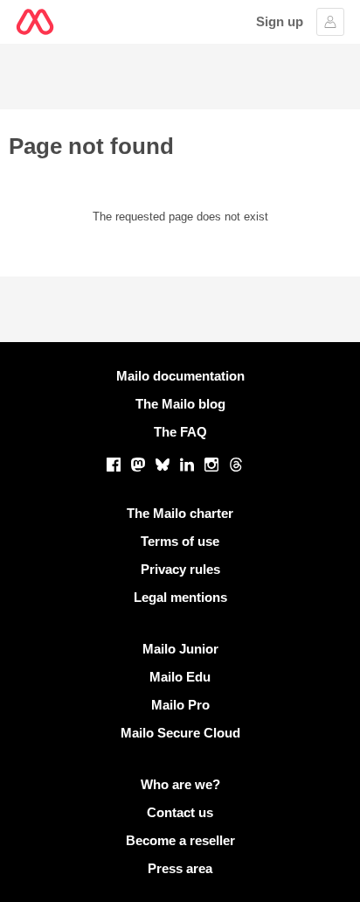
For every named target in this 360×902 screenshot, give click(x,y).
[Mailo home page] (35, 22)
